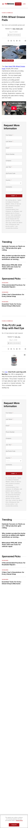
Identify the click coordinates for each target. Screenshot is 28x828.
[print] (25, 40)
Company (8, 160)
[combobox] (14, 183)
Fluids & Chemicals (7, 12)
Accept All (14, 824)
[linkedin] (11, 40)
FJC (6, 372)
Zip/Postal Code (10, 173)
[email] (19, 40)
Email (8, 148)
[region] (14, 821)
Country (9, 180)
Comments (9, 187)
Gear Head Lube (18, 29)
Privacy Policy (19, 820)
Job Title (9, 167)
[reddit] (17, 40)
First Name (9, 135)
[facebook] (8, 40)
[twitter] (14, 40)
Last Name (9, 141)
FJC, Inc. (17, 337)
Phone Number (10, 154)
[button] (3, 4)
